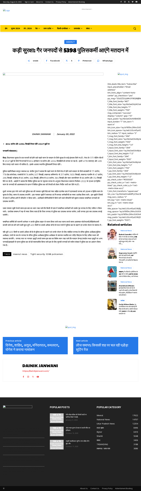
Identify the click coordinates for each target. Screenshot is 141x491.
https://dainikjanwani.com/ (35, 371)
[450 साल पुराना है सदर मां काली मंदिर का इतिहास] (57, 431)
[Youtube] (136, 2)
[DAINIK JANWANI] (12, 370)
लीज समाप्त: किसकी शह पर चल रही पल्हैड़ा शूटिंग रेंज (102, 347)
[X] (128, 2)
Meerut (70, 42)
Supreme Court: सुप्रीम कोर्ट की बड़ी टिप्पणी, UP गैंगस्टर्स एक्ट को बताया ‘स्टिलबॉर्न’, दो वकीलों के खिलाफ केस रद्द (128, 257)
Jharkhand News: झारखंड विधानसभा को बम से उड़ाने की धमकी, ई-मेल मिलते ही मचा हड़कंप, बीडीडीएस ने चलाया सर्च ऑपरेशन (128, 290)
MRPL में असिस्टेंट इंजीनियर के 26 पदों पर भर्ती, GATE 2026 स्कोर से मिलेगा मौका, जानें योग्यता (128, 273)
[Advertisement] (87, 17)
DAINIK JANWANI (41, 134)
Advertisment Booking (123, 488)
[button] (134, 28)
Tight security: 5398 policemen (46, 254)
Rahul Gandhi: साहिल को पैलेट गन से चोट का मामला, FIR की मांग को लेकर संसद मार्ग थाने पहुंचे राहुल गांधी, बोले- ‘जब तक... (128, 239)
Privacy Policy (107, 488)
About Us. (84, 488)
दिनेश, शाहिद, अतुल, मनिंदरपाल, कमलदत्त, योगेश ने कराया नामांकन (32, 347)
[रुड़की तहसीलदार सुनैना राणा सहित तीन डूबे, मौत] (57, 444)
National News (126, 231)
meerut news (20, 254)
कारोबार (123, 300)
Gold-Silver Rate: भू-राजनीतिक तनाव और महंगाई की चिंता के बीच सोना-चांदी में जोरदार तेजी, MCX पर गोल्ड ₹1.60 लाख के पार (128, 309)
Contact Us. (94, 488)
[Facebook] (121, 2)
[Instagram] (125, 2)
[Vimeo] (132, 2)
